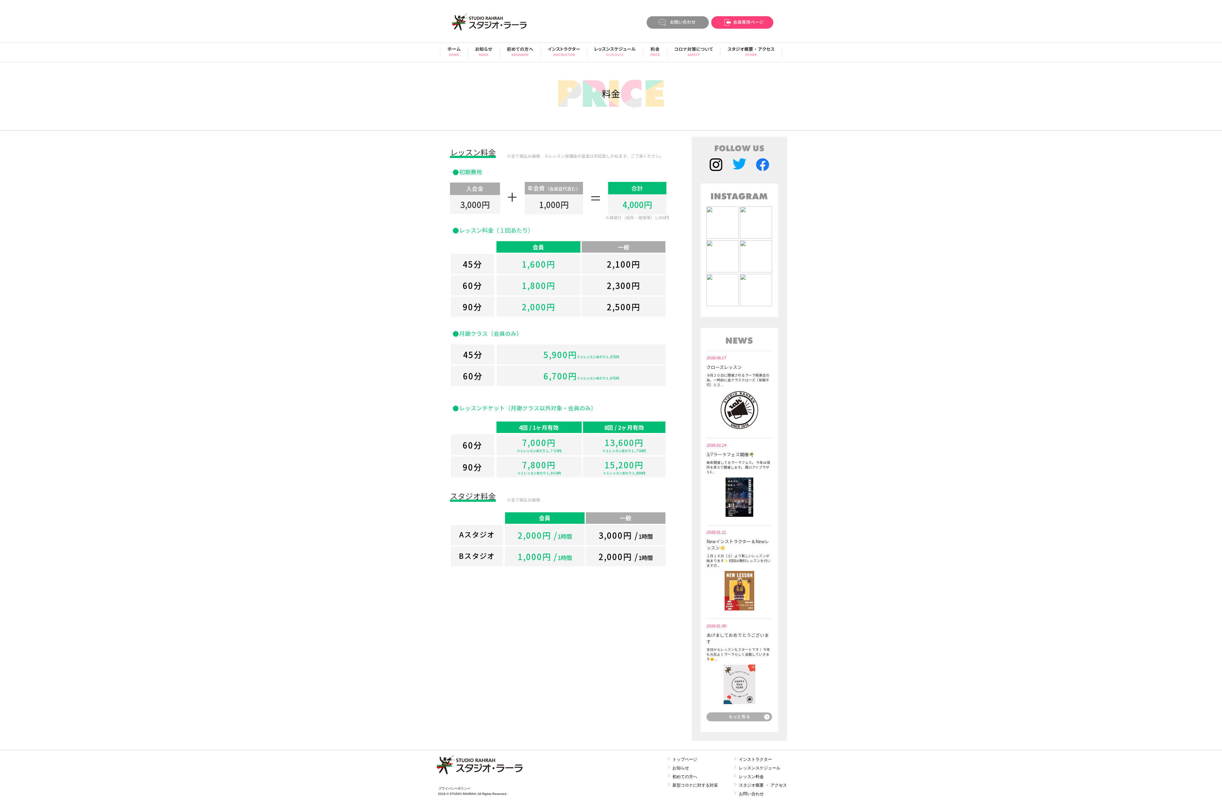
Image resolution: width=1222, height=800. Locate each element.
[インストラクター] (564, 54)
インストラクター (755, 759)
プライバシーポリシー (454, 788)
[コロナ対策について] (693, 54)
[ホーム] (454, 54)
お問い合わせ (751, 793)
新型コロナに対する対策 (695, 785)
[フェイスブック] (762, 165)
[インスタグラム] (716, 165)
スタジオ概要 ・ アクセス (763, 785)
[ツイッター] (739, 165)
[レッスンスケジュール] (615, 54)
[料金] (655, 54)
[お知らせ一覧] (739, 719)
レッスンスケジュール (759, 768)
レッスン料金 (751, 776)
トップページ (684, 759)
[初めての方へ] (520, 54)
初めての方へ (684, 776)
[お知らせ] (483, 54)
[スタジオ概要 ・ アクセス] (751, 54)
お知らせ (680, 768)
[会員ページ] (742, 23)
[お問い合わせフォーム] (678, 23)
